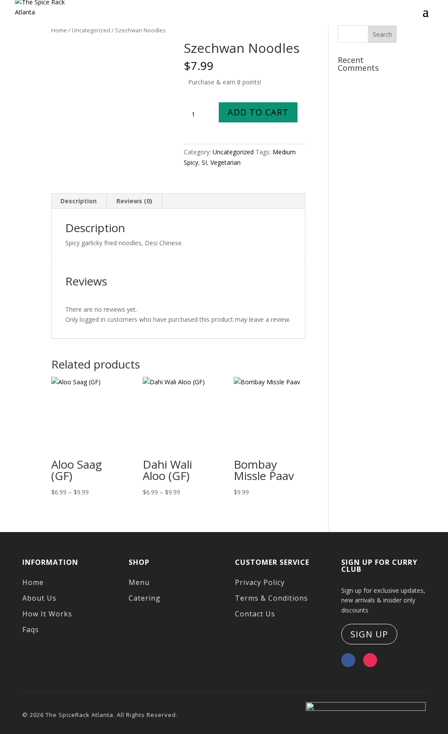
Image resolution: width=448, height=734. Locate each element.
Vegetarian (225, 162)
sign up (369, 634)
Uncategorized (233, 152)
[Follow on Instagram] (370, 660)
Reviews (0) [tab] (134, 201)
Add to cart (258, 112)
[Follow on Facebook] (348, 660)
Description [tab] (78, 201)
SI (204, 162)
